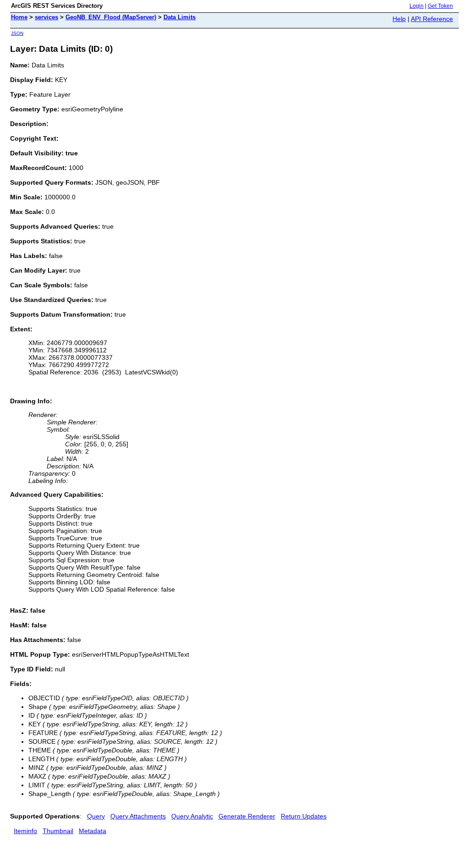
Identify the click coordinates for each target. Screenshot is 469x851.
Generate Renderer (246, 816)
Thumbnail (58, 831)
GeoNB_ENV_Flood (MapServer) (110, 17)
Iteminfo (25, 831)
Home (19, 17)
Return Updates (304, 816)
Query (96, 816)
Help (399, 18)
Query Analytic (192, 816)
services (46, 17)
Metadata (92, 831)
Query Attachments (138, 816)
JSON (17, 33)
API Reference (432, 18)
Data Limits (180, 17)
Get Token (440, 6)
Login (416, 6)
